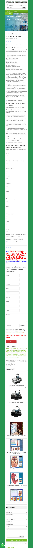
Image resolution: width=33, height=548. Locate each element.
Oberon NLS (9, 512)
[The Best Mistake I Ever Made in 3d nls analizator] (16, 500)
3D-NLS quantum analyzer (14, 351)
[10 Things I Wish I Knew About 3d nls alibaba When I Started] (16, 450)
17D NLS (8, 526)
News (16, 13)
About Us (16, 11)
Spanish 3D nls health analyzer (19, 355)
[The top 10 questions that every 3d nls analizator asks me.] (16, 484)
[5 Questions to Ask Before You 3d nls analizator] (16, 434)
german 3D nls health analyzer (12, 353)
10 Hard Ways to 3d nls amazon (16, 468)
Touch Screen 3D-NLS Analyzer (12, 357)
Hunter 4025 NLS (22, 353)
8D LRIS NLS (9, 521)
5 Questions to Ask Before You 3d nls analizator (16, 435)
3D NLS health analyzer (20, 348)
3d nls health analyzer (9, 547)
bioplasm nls (9, 510)
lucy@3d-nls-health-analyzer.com (18, 5)
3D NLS (9, 13)
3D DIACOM (14, 38)
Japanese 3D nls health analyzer (12, 354)
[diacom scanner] (16, 417)
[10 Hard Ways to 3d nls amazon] (16, 467)
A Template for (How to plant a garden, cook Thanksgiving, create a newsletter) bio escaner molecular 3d (11, 363)
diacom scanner (16, 419)
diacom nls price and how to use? (16, 402)
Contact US (18, 19)
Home (8, 11)
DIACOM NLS (23, 351)
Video (23, 13)
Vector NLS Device (10, 519)
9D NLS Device (9, 524)
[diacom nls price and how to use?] (16, 400)
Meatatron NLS (9, 514)
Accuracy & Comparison (14, 16)
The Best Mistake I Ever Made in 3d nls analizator (16, 502)
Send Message (11, 341)
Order (9, 19)
